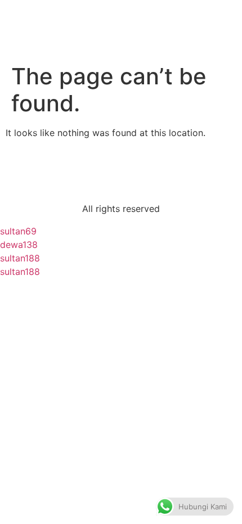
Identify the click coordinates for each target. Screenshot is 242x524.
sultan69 (18, 231)
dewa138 (19, 244)
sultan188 (20, 258)
